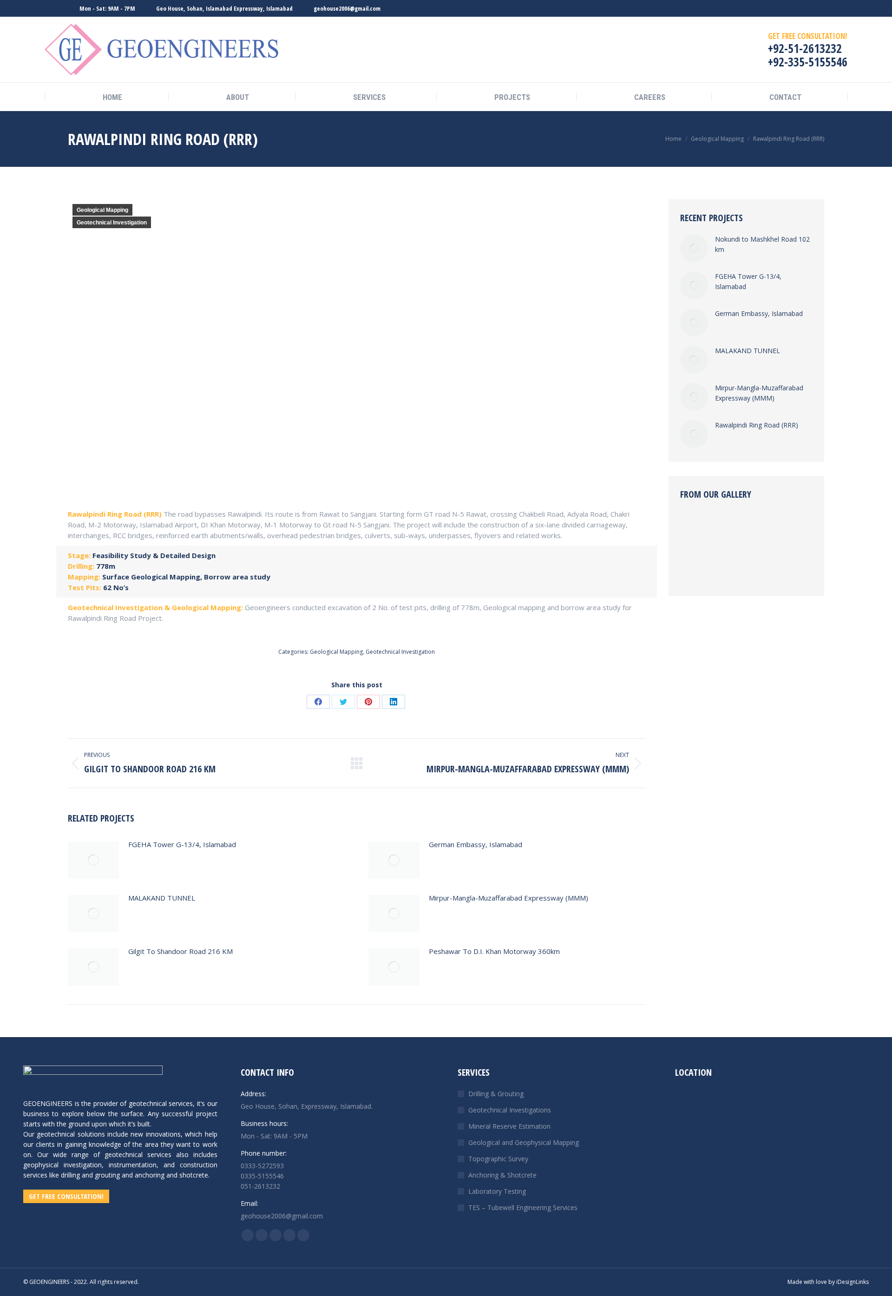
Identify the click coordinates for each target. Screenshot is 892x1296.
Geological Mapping (102, 210)
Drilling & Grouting (496, 1093)
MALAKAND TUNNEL (161, 897)
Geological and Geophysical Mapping (523, 1142)
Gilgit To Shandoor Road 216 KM (180, 951)
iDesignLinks (852, 1282)
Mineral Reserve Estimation (509, 1126)
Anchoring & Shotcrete (502, 1175)
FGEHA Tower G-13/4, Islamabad (182, 844)
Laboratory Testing (497, 1191)
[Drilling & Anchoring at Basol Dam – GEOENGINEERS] (734, 531)
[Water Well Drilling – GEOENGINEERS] (698, 567)
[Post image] (93, 860)
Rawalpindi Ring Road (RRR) (756, 425)
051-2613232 (260, 1186)
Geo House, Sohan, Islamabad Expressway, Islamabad (224, 8)
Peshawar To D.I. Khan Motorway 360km (494, 951)
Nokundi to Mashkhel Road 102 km (762, 244)
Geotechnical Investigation (112, 222)
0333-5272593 (262, 1165)
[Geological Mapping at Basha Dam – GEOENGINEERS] (769, 531)
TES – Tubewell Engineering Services (522, 1207)
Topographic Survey (498, 1158)
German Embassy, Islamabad (475, 844)
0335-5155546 (262, 1175)
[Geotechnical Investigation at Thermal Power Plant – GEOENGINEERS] (769, 567)
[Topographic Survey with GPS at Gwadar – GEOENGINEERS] (698, 531)
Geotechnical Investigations (509, 1109)
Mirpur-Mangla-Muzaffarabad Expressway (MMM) (508, 897)
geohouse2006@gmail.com (347, 8)
